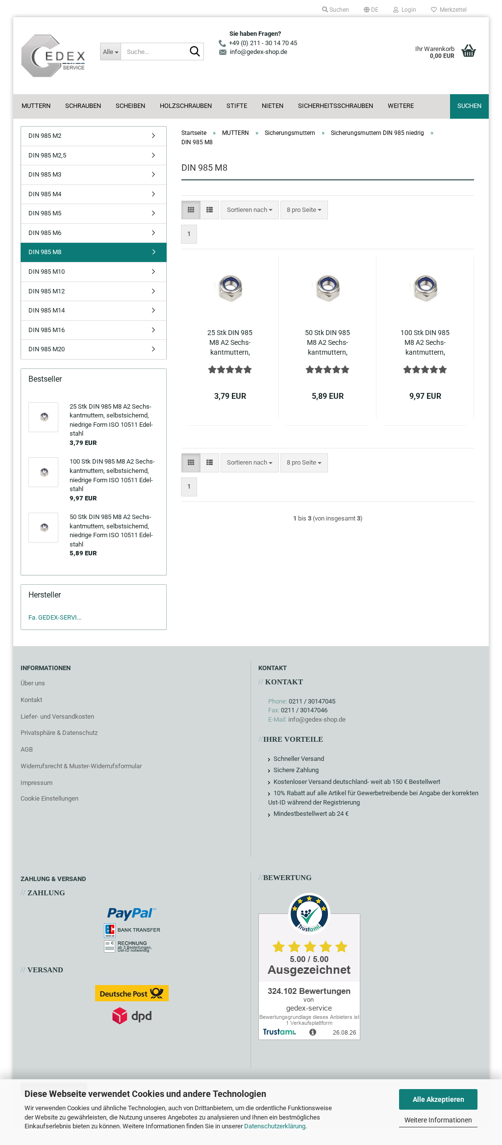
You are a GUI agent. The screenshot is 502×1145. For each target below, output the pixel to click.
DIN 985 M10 (46, 271)
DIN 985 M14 (46, 310)
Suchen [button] (338, 9)
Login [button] (407, 9)
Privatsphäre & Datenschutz (59, 732)
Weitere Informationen (438, 1120)
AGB (27, 749)
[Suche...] (194, 52)
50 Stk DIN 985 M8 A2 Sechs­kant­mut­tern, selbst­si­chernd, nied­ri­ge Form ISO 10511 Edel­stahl (327, 343)
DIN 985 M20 (46, 349)
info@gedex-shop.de (317, 719)
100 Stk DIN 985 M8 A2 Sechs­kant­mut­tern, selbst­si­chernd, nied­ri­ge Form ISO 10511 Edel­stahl (425, 343)
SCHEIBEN (130, 105)
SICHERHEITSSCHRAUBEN (335, 105)
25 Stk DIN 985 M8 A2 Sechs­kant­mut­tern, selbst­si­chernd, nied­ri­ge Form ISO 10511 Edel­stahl (230, 343)
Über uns (33, 683)
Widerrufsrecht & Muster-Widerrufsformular (81, 766)
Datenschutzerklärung (274, 1126)
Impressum (36, 782)
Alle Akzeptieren (438, 1099)
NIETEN (272, 105)
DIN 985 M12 (46, 291)
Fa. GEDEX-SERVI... (54, 617)
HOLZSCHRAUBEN (186, 105)
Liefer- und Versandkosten (57, 716)
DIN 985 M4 (44, 194)
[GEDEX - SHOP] (53, 55)
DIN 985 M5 (44, 213)
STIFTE (236, 105)
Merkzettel (452, 9)
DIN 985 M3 (44, 174)
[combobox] (250, 210)
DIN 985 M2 (44, 135)
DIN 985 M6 (44, 232)
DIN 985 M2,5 (47, 155)
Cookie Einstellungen (49, 798)
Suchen (469, 105)
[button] (371, 9)
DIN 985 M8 (44, 252)
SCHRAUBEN (83, 105)
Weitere (401, 105)
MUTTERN (36, 105)
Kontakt (31, 699)
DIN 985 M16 (46, 330)
